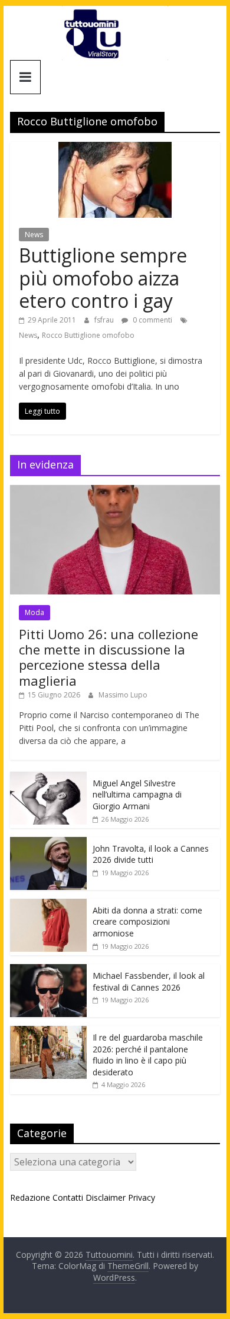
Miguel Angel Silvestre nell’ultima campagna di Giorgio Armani (137, 795)
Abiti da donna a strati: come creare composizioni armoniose (147, 922)
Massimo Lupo (122, 695)
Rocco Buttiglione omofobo (88, 335)
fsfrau (105, 320)
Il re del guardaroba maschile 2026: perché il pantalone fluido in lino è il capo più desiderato (148, 1055)
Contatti (67, 1197)
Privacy (141, 1197)
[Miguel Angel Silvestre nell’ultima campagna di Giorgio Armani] (48, 777)
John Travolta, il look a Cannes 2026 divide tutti (151, 854)
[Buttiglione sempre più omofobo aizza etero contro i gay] (115, 148)
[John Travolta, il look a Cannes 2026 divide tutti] (48, 843)
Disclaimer (106, 1197)
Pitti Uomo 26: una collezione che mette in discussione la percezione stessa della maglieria (108, 657)
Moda (34, 612)
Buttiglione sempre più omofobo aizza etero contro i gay (103, 277)
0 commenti (151, 320)
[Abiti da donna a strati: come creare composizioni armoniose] (48, 905)
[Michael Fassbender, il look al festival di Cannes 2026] (48, 970)
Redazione (30, 1197)
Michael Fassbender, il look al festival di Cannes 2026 (149, 981)
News (34, 235)
